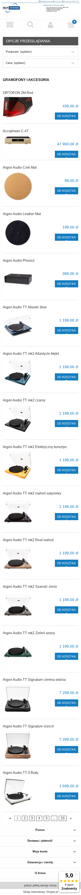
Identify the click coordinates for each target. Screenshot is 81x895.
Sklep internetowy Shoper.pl (40, 891)
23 (63, 818)
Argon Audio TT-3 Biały (20, 773)
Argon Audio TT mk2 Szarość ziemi (30, 586)
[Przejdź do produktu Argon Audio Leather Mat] (18, 233)
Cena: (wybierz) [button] (15, 63)
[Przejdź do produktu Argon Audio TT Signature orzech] (18, 745)
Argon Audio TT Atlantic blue (25, 307)
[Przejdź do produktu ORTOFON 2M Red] (18, 107)
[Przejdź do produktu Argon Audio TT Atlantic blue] (18, 326)
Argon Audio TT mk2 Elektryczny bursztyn (35, 447)
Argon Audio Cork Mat (20, 167)
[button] (10, 25)
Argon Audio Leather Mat (22, 214)
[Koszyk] (71, 24)
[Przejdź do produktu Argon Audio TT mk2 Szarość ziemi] (18, 605)
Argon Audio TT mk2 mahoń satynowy (32, 493)
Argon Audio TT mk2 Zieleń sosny (29, 633)
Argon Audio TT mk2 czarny (24, 400)
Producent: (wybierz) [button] (19, 51)
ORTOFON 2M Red (18, 93)
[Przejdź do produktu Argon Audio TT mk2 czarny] (18, 419)
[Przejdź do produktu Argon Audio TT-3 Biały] (18, 791)
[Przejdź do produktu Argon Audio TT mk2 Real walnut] (18, 559)
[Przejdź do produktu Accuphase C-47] (18, 141)
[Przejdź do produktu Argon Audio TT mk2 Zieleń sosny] (18, 652)
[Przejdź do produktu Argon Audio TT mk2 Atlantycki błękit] (18, 372)
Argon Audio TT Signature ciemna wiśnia (34, 679)
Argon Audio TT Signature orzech (28, 726)
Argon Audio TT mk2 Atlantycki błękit (31, 353)
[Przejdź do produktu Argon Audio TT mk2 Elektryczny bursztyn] (18, 466)
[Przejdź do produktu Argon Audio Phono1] (18, 279)
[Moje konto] (51, 25)
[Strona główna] (40, 6)
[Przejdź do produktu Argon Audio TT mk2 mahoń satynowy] (18, 512)
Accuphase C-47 (16, 131)
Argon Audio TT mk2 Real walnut (28, 540)
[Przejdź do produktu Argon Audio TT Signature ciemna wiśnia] (18, 698)
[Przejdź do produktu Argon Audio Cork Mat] (18, 186)
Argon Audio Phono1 (19, 260)
